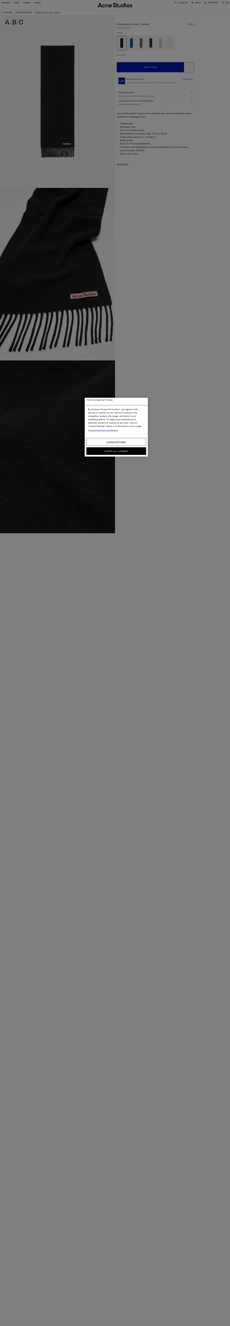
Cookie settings (116, 442)
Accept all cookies (116, 451)
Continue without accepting (103, 430)
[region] (116, 427)
